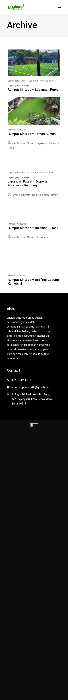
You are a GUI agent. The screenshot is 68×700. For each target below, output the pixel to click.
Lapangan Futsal (17, 80)
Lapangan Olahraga (18, 85)
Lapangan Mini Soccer (40, 80)
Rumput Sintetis (17, 129)
